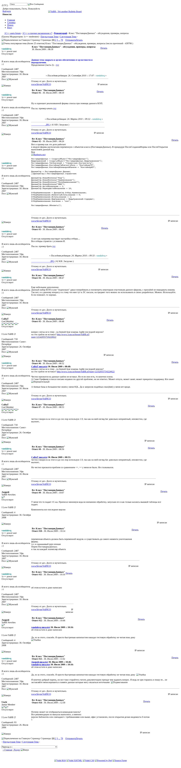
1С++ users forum (12, 33)
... (59, 40)
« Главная (7, 750)
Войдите (7, 11)
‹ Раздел (16, 750)
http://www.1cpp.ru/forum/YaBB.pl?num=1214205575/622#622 (86, 371)
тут (57, 65)
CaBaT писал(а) (39, 366)
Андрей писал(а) (39, 662)
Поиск (10, 25)
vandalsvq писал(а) (40, 627)
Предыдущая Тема (49, 36)
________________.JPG (42, 261)
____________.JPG (40, 124)
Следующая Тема (68, 36)
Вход (9, 27)
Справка (11, 22)
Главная (11, 20)
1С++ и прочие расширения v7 (37, 33)
